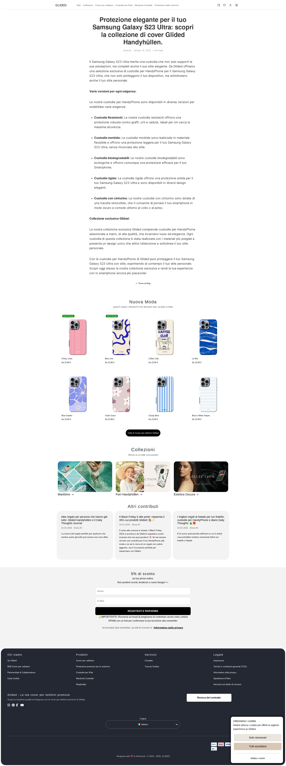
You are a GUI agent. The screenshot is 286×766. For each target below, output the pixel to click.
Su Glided (12, 660)
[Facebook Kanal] (18, 705)
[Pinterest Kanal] (13, 705)
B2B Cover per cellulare (18, 666)
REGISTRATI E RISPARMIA (143, 611)
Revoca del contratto (209, 697)
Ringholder (81, 684)
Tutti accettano (257, 746)
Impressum (218, 660)
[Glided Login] (230, 6)
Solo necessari (257, 737)
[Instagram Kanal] (9, 705)
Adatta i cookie (258, 758)
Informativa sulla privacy (168, 627)
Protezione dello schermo (167, 5)
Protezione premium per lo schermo (93, 666)
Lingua (143, 718)
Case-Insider (13, 678)
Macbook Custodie (143, 5)
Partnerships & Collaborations (21, 672)
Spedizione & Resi (222, 678)
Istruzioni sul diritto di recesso (227, 684)
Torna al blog (144, 283)
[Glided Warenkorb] (237, 6)
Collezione (88, 5)
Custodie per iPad (124, 5)
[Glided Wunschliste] (219, 6)
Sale (79, 5)
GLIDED (60, 5)
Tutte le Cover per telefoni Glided (143, 433)
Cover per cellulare (104, 5)
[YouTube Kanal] (22, 705)
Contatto (149, 660)
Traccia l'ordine (152, 666)
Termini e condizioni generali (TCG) (230, 666)
